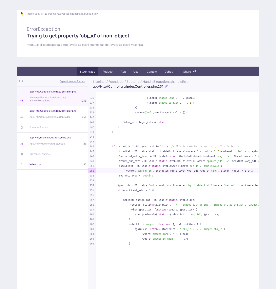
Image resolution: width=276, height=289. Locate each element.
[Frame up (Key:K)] (19, 81)
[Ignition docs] (23, 14)
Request (107, 71)
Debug (168, 71)
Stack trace (87, 71)
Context (152, 71)
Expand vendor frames (72, 81)
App (123, 71)
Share (187, 71)
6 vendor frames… (39, 127)
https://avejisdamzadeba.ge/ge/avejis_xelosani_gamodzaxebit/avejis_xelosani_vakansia (85, 44)
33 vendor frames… (40, 153)
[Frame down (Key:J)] (22, 81)
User (136, 71)
